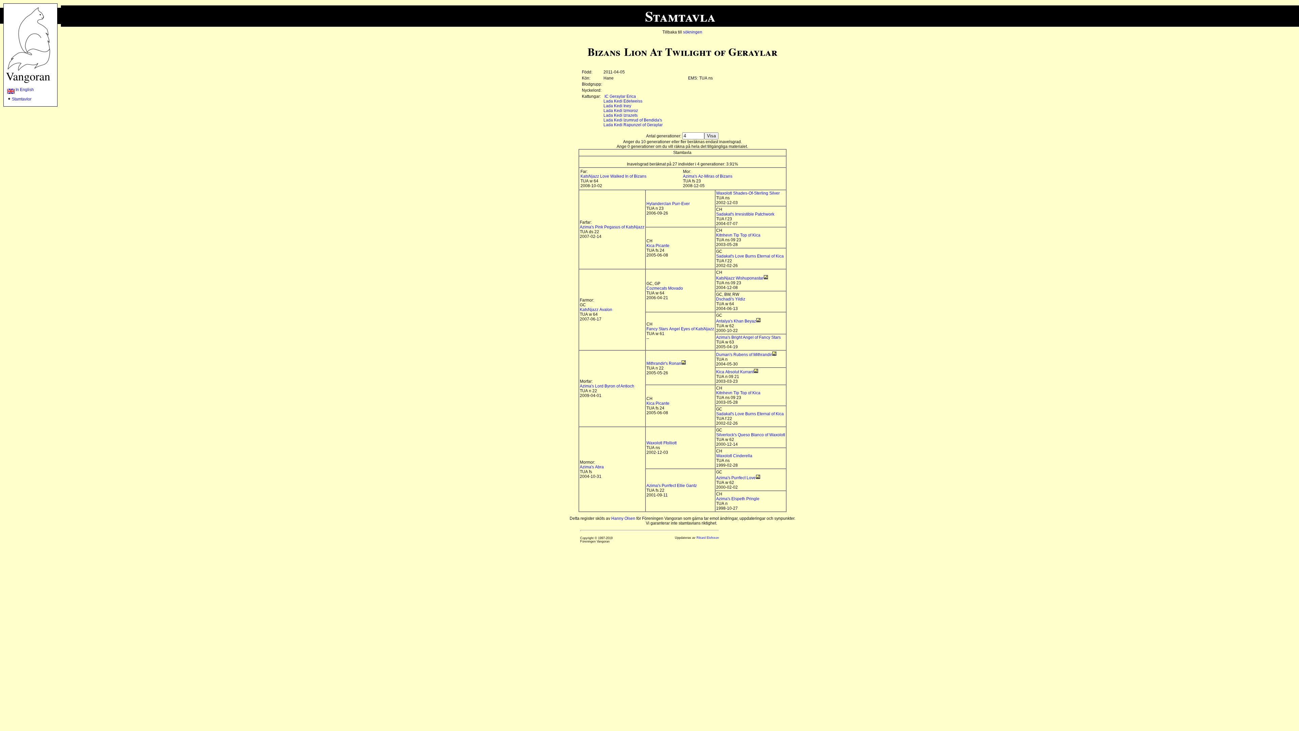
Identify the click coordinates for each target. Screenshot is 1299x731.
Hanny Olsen (623, 518)
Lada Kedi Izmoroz (620, 110)
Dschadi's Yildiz (730, 299)
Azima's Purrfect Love (736, 477)
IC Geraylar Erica (620, 96)
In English (24, 89)
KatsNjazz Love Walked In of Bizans (613, 176)
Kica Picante (657, 245)
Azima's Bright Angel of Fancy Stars (748, 337)
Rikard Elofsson (708, 537)
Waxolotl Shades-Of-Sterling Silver (748, 193)
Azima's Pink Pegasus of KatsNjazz (612, 227)
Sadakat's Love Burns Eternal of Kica (750, 256)
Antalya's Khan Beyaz (736, 321)
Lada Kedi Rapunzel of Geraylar (633, 125)
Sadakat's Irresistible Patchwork (745, 214)
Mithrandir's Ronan (663, 363)
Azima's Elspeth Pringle (737, 498)
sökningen (692, 32)
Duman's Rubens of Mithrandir (744, 354)
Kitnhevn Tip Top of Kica (738, 235)
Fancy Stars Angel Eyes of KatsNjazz (680, 329)
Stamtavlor (21, 99)
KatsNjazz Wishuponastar (740, 278)
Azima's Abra (592, 467)
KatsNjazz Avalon (596, 309)
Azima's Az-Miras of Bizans (707, 176)
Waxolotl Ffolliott (661, 443)
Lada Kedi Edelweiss (622, 101)
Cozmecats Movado (664, 288)
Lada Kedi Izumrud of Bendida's (632, 120)
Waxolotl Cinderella (734, 455)
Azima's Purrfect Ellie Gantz (671, 485)
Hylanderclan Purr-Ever (668, 203)
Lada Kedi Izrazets (620, 115)
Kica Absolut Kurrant (735, 372)
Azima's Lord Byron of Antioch (607, 386)
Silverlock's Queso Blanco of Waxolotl (750, 435)
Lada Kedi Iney (617, 106)
